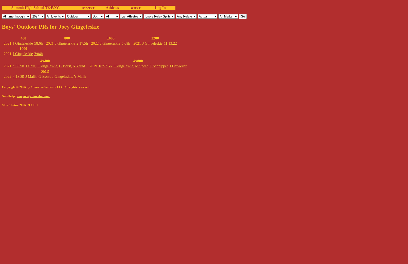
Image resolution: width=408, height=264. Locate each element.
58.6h (38, 43)
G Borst (65, 66)
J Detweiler (178, 66)
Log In (159, 8)
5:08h (126, 43)
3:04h (38, 54)
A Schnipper (158, 66)
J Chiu (30, 66)
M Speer (141, 66)
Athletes (112, 8)
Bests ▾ (134, 8)
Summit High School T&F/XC (35, 8)
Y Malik (80, 76)
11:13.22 (170, 43)
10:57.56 (105, 66)
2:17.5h (82, 43)
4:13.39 (18, 76)
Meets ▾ (88, 8)
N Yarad (79, 66)
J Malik (31, 76)
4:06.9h (18, 66)
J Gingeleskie (23, 43)
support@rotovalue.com (33, 96)
